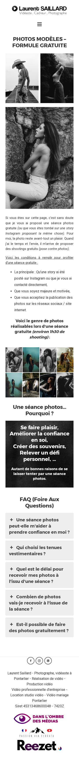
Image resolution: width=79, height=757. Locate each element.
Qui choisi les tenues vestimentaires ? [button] (35, 550)
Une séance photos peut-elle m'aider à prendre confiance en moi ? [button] (39, 526)
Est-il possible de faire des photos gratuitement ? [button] (38, 627)
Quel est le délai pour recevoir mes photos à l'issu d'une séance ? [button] (36, 575)
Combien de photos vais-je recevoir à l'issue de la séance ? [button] (38, 602)
